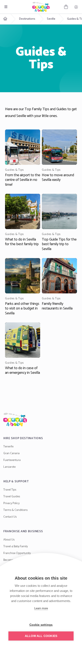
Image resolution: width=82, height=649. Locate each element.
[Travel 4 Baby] (41, 7)
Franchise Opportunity (17, 553)
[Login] (76, 7)
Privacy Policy (11, 503)
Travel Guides (11, 496)
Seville (51, 19)
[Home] (41, 419)
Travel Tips (9, 489)
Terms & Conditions (15, 510)
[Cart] (66, 7)
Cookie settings (41, 624)
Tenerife (8, 446)
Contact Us (10, 516)
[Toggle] (6, 7)
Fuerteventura (12, 460)
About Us (9, 539)
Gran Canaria (11, 453)
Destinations (27, 19)
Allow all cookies (41, 636)
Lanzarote (9, 467)
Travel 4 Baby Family (15, 546)
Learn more (41, 608)
